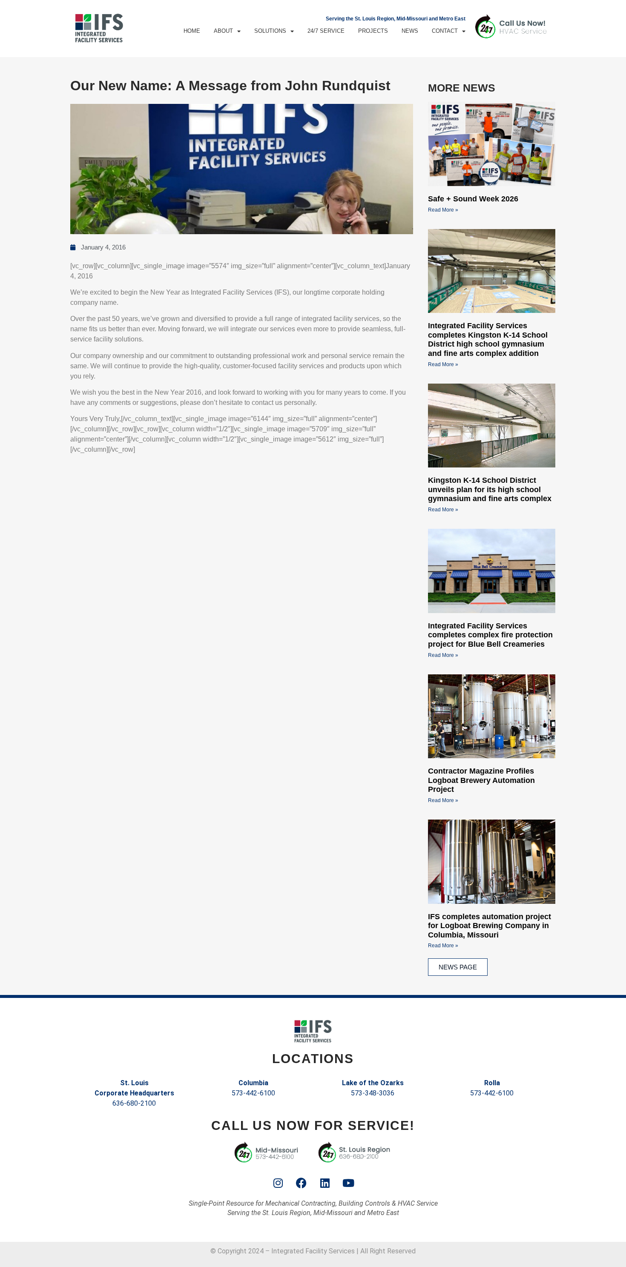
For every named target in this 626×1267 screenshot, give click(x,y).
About (223, 31)
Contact (445, 31)
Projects (373, 31)
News (410, 31)
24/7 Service (326, 31)
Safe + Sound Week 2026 (473, 199)
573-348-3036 (372, 1093)
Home (192, 31)
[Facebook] (301, 1182)
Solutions (270, 31)
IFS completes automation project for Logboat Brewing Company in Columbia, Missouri (489, 925)
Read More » (443, 210)
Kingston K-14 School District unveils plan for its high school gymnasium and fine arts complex (489, 489)
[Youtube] (348, 1182)
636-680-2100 (134, 1103)
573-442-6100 (253, 1093)
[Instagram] (278, 1182)
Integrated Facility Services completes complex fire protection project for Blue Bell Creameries (490, 635)
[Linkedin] (325, 1182)
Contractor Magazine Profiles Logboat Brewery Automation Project (481, 780)
